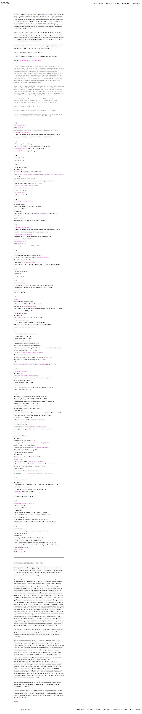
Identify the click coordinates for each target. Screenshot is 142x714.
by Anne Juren (41, 257)
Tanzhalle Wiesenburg (20, 148)
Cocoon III (17, 290)
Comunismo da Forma (35, 461)
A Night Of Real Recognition (23, 234)
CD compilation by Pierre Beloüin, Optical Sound (37, 473)
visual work (116, 3)
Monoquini (18, 491)
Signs (16, 299)
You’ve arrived (18, 253)
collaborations (137, 3)
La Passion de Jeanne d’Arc (23, 132)
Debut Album (18, 549)
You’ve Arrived (18, 192)
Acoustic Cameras (50, 45)
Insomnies (26, 412)
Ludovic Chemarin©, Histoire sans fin (26, 185)
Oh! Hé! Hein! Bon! (20, 283)
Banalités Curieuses (30, 306)
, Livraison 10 (34, 426)
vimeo (131, 709)
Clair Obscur (47, 14)
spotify (125, 709)
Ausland (16, 151)
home (95, 3)
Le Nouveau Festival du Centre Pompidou (26, 375)
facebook (99, 709)
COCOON (5, 3)
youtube (138, 709)
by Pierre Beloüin (41, 447)
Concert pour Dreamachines (23, 341)
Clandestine (18, 528)
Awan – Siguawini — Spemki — (32, 471)
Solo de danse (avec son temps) (33, 352)
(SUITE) (16, 701)
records (108, 3)
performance (126, 3)
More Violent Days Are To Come (24, 503)
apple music (80, 709)
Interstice (21, 317)
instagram (107, 709)
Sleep (16, 459)
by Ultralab (41, 443)
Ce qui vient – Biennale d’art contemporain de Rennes (30, 364)
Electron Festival (42, 213)
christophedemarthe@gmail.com (30, 60)
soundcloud (116, 709)
